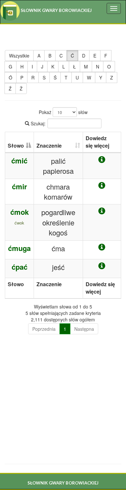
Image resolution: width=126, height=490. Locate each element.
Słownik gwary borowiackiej (56, 10)
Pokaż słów (63, 112)
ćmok (19, 212)
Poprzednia (44, 329)
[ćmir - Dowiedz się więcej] (101, 186)
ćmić (19, 160)
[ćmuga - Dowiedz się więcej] (101, 247)
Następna (84, 329)
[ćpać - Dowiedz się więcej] (101, 266)
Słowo (16, 145)
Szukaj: (37, 123)
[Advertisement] (63, 399)
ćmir (19, 186)
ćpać (19, 267)
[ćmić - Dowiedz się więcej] (101, 160)
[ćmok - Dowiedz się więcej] (101, 211)
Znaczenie (49, 145)
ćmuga (19, 248)
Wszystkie (19, 55)
